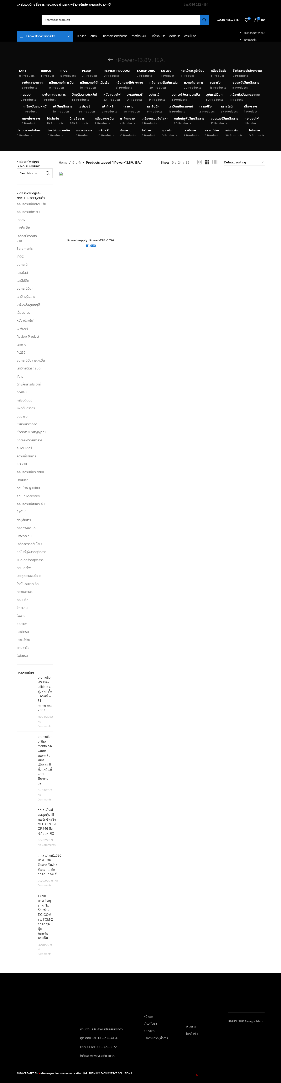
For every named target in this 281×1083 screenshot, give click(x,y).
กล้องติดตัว (24, 400)
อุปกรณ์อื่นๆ (25, 288)
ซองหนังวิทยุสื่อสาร (29, 440)
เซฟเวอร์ (22, 328)
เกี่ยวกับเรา (150, 1024)
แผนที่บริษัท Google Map (245, 1021)
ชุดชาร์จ (22, 416)
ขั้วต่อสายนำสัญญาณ (31, 432)
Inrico (21, 219)
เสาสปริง (22, 480)
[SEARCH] (204, 20)
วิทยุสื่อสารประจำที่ (29, 384)
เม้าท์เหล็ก (23, 227)
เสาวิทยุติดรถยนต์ (29, 368)
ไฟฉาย (21, 615)
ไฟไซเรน (22, 655)
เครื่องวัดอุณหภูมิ (28, 304)
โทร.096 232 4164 (196, 4)
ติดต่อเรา (149, 1031)
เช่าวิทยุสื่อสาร (26, 296)
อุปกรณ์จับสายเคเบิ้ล (31, 360)
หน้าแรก (148, 1017)
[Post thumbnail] (26, 701)
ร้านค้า (76, 162)
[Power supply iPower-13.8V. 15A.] (91, 204)
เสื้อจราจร (23, 312)
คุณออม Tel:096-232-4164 (99, 1037)
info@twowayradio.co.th (97, 1055)
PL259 (21, 352)
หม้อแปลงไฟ (25, 320)
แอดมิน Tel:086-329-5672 (98, 1046)
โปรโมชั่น (22, 511)
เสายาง (21, 344)
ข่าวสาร (191, 1026)
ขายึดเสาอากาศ (27, 424)
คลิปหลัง (22, 599)
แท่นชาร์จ (23, 647)
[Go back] (111, 60)
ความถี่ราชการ (26, 456)
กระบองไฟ (24, 567)
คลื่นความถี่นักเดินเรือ (31, 203)
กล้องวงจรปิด (26, 527)
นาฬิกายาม (24, 535)
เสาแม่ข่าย (23, 639)
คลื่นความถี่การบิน (29, 211)
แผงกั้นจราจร (26, 408)
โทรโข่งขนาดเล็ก (28, 583)
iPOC (20, 256)
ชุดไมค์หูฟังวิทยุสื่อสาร (31, 551)
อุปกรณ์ (22, 264)
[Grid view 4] (214, 162)
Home (63, 162)
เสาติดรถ (23, 631)
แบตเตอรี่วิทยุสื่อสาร (30, 559)
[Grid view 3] (207, 162)
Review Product (28, 336)
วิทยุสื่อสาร (24, 519)
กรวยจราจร (24, 591)
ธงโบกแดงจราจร (28, 496)
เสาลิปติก (23, 280)
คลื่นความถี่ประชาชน (30, 471)
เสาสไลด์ (22, 272)
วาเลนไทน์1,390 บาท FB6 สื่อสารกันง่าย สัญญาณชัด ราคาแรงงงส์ (49, 865)
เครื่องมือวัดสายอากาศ (27, 238)
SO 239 (22, 464)
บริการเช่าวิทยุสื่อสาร (156, 1038)
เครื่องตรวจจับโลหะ (29, 543)
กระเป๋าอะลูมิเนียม (28, 487)
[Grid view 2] (199, 162)
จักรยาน (22, 607)
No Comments (44, 723)
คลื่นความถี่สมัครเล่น (31, 503)
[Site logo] (27, 19)
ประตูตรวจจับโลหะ (29, 575)
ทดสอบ (22, 392)
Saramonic (24, 248)
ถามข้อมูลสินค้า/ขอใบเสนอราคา (101, 1029)
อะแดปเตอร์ (24, 448)
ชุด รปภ (22, 623)
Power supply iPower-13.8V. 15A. (91, 240)
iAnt (20, 376)
